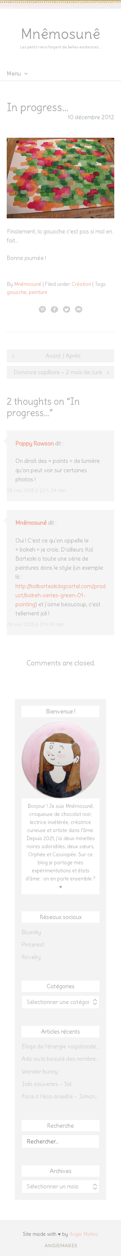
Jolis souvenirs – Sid (46, 1084)
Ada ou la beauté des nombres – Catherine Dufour (60, 1059)
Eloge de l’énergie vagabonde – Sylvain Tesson (60, 1046)
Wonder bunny (40, 1071)
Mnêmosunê (60, 34)
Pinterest (33, 944)
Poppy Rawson (34, 443)
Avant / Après (63, 355)
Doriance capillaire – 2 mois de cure (58, 372)
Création (81, 284)
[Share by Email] (78, 309)
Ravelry (31, 957)
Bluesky (31, 932)
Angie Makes (83, 1234)
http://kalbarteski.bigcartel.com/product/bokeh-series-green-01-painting (60, 595)
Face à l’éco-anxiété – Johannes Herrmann (60, 1096)
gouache (17, 292)
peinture (38, 292)
